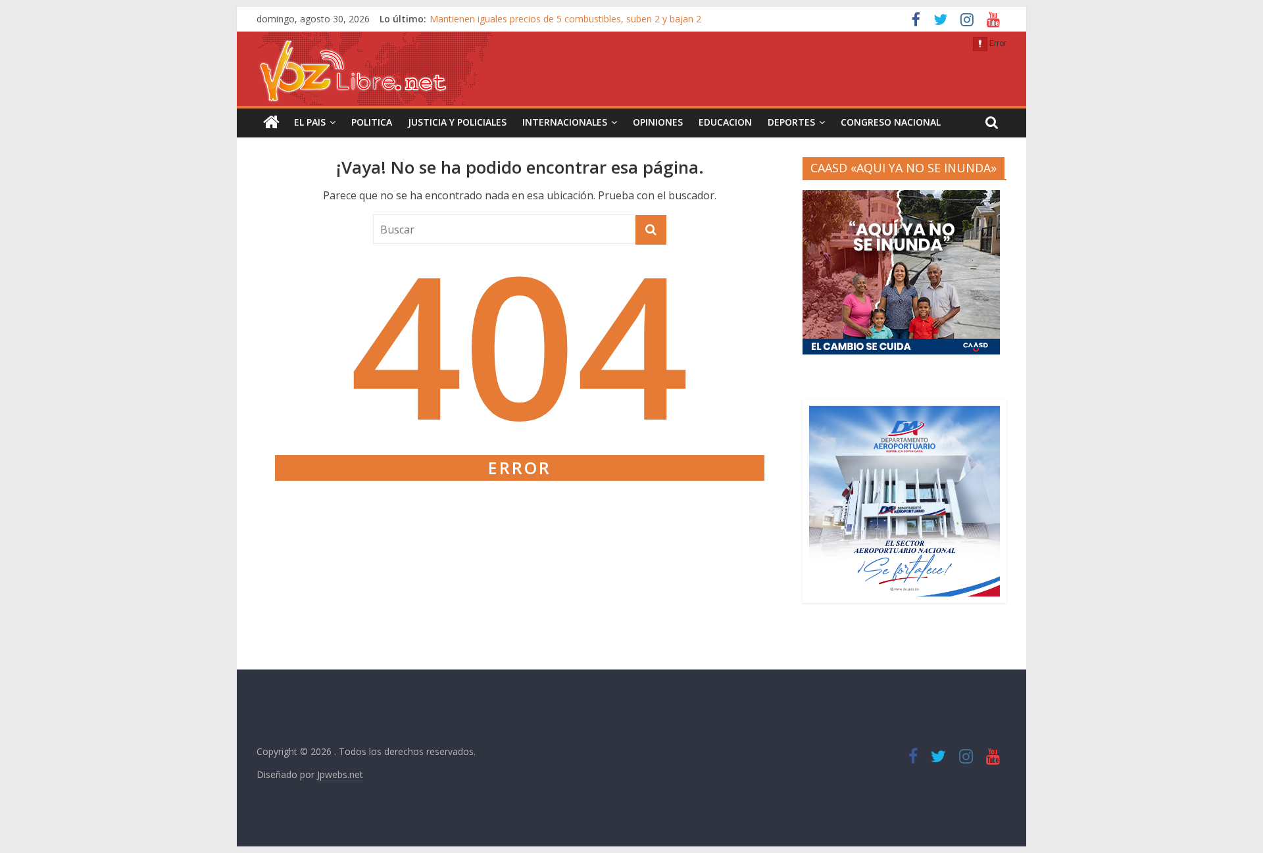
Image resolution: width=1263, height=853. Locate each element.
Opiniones (658, 122)
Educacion (725, 122)
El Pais (310, 122)
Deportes (791, 122)
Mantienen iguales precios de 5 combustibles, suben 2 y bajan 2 (565, 18)
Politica (371, 122)
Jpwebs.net (340, 774)
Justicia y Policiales (457, 122)
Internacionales (564, 122)
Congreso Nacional (891, 122)
